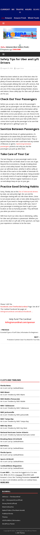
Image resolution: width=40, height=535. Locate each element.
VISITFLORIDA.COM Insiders (11, 520)
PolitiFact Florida (7, 514)
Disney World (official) (9, 503)
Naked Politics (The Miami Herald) (13, 510)
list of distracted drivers (28, 192)
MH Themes (21, 533)
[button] (3, 23)
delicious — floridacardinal (11, 497)
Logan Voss (20, 68)
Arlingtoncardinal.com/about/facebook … (16, 311)
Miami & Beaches (8, 507)
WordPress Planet (8, 524)
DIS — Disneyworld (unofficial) (12, 500)
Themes (5, 517)
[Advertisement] (20, 3)
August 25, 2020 (7, 68)
